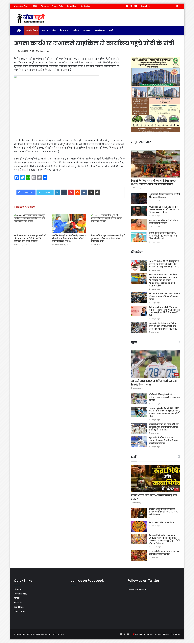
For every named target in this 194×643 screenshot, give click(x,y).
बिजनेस (64, 30)
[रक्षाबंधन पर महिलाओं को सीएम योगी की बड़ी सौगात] (139, 224)
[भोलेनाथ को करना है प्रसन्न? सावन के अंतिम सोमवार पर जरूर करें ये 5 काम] (139, 513)
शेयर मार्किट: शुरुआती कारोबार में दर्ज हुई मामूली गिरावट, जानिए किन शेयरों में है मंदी (108, 238)
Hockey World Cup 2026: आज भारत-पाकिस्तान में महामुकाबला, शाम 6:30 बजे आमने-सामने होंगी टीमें (164, 412)
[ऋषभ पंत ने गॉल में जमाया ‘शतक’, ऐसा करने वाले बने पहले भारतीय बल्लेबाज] (139, 441)
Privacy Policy (58, 6)
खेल (54, 30)
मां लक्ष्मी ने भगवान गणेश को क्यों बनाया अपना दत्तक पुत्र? (164, 553)
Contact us (85, 6)
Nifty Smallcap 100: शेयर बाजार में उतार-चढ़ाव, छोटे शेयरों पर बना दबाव (164, 296)
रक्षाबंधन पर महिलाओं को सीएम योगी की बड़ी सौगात (163, 222)
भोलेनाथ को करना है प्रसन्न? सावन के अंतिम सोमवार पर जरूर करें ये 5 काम (163, 512)
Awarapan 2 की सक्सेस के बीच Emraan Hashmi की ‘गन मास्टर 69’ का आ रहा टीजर (164, 209)
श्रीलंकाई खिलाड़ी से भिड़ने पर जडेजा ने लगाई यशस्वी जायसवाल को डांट (164, 397)
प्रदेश (43, 30)
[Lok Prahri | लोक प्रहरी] (32, 18)
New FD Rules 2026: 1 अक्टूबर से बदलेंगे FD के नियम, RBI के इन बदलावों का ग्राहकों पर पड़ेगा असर (164, 264)
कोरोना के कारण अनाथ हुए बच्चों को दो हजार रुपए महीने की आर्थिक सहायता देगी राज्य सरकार (30, 238)
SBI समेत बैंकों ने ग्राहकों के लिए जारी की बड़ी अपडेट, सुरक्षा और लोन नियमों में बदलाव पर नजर (163, 326)
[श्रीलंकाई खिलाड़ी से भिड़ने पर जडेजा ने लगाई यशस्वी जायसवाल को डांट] (139, 398)
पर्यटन (75, 30)
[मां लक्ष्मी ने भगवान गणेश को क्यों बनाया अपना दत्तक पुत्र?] (139, 555)
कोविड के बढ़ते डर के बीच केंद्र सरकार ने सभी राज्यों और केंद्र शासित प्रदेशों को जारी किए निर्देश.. (69, 238)
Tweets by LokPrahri (137, 589)
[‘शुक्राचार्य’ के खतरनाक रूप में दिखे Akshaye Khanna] (139, 198)
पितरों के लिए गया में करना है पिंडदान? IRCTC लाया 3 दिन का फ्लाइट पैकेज (153, 182)
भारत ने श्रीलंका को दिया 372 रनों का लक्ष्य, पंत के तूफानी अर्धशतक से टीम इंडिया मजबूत (164, 427)
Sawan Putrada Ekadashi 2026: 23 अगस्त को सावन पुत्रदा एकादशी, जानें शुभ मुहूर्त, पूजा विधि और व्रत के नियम (164, 539)
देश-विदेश (31, 30)
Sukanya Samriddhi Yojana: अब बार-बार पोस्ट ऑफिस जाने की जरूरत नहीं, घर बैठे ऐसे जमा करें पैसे (164, 311)
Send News (72, 6)
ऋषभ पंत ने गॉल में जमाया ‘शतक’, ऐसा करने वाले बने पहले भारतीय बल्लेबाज (163, 440)
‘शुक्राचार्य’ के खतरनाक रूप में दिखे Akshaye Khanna (164, 195)
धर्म (111, 30)
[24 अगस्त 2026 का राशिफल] (139, 526)
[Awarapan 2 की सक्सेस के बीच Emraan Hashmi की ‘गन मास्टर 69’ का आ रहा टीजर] (139, 211)
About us (45, 6)
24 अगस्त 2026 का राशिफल (162, 522)
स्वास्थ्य (87, 30)
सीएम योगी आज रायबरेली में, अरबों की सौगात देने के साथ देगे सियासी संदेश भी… (163, 236)
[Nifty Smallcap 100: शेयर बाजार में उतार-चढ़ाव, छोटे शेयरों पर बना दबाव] (139, 297)
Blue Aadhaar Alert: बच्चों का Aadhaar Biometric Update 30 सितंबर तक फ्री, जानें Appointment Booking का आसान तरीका (163, 280)
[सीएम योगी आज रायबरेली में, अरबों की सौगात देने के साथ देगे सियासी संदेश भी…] (139, 237)
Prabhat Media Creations (168, 634)
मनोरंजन (100, 30)
